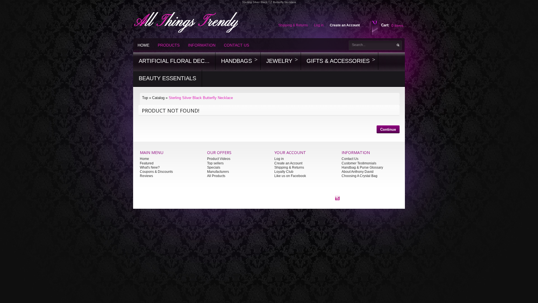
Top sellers (215, 163)
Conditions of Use (269, 197)
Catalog (158, 97)
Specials (213, 167)
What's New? (150, 167)
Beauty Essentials (167, 78)
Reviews (146, 176)
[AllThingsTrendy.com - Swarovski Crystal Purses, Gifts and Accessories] (337, 197)
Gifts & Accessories (338, 61)
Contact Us (236, 45)
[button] (388, 130)
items (397, 26)
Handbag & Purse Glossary (362, 167)
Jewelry (279, 61)
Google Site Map (314, 197)
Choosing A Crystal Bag (359, 176)
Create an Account (288, 163)
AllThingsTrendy (207, 197)
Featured (147, 163)
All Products (216, 176)
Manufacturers (218, 172)
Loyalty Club (283, 172)
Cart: (385, 25)
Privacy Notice (242, 197)
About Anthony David (358, 172)
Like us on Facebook (290, 176)
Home (143, 45)
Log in (279, 159)
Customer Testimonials (359, 163)
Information (201, 45)
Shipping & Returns (289, 167)
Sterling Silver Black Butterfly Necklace (201, 97)
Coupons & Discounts (156, 172)
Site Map (292, 197)
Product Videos (218, 159)
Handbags (236, 61)
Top (145, 97)
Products (169, 45)
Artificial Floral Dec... (174, 61)
